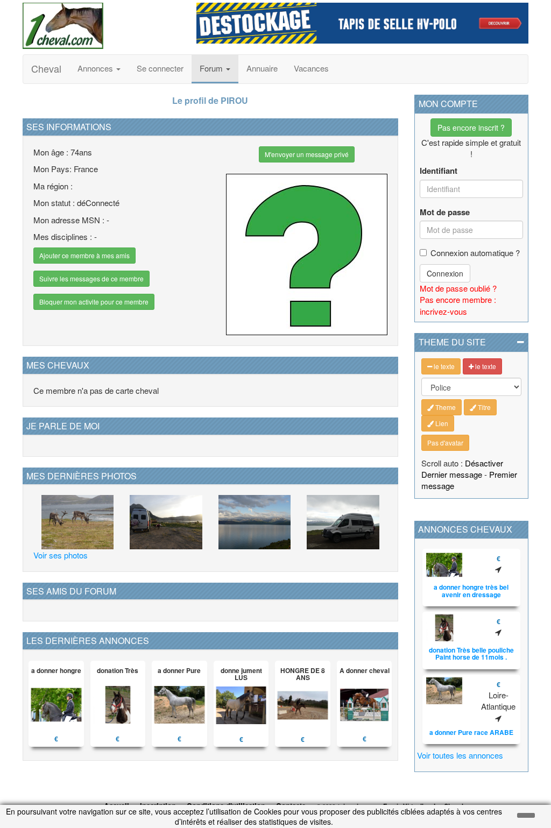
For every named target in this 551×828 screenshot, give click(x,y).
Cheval (46, 68)
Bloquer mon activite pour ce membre (94, 301)
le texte (443, 366)
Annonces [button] (96, 68)
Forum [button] (212, 68)
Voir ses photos (60, 555)
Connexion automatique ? (475, 252)
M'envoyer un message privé (307, 154)
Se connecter (160, 68)
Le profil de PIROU (210, 100)
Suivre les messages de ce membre (91, 278)
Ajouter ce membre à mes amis (84, 255)
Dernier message (451, 474)
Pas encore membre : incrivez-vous (458, 305)
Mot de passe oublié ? (458, 288)
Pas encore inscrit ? (471, 127)
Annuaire (262, 68)
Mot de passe (445, 212)
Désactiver (484, 463)
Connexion (445, 273)
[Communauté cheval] (101, 26)
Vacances (311, 68)
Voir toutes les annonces (460, 755)
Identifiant (438, 170)
